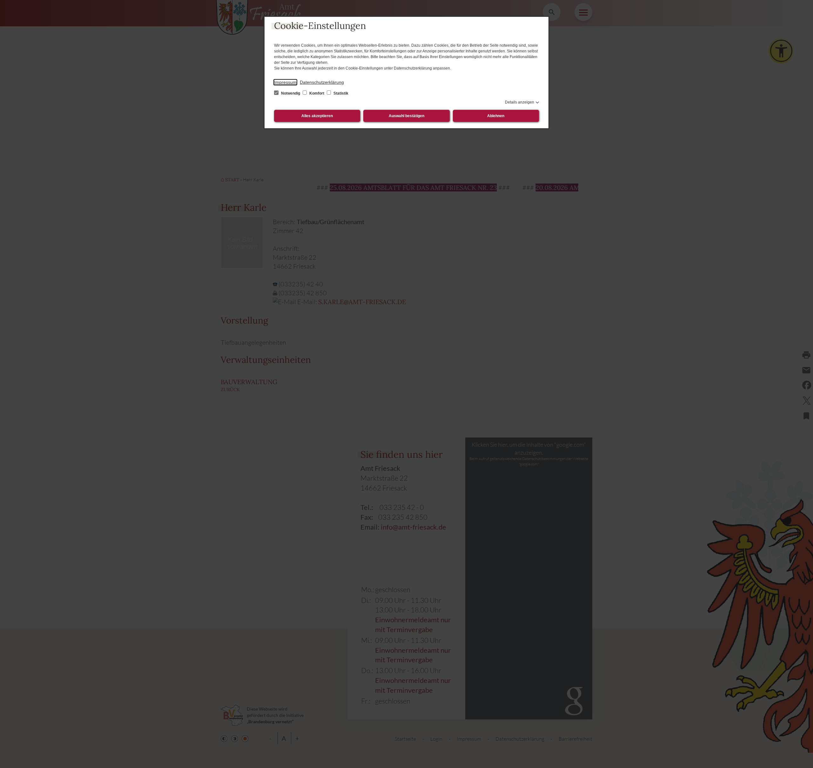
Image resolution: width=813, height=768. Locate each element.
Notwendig (290, 93)
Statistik (340, 93)
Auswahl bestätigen (406, 116)
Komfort (316, 93)
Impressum (285, 82)
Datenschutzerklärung (322, 82)
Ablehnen (495, 116)
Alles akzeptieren (317, 116)
